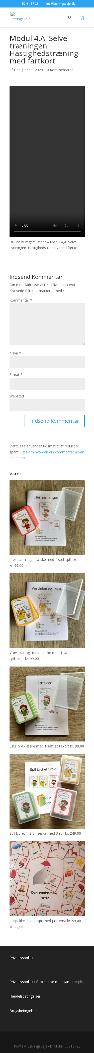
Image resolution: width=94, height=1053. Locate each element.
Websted (17, 396)
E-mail (16, 374)
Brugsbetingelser (23, 1010)
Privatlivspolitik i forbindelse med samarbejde (46, 981)
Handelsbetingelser (25, 996)
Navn (15, 353)
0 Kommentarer (60, 69)
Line (17, 69)
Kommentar (21, 300)
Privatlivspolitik (21, 957)
